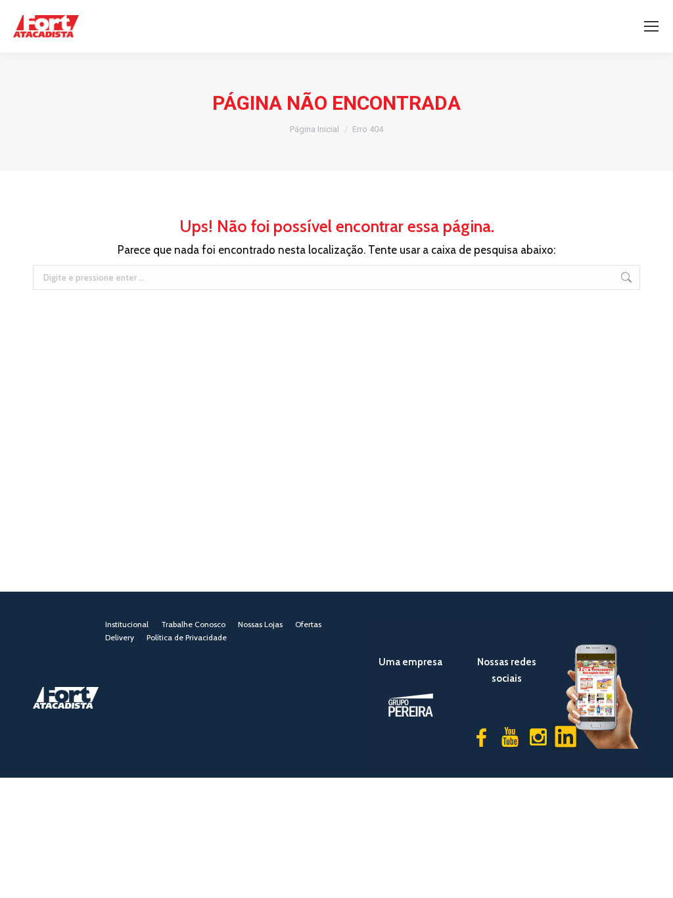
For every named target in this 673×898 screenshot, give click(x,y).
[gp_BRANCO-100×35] (411, 705)
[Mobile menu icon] (651, 26)
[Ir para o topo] (653, 878)
